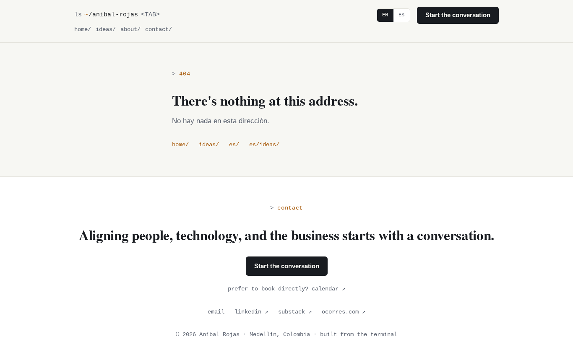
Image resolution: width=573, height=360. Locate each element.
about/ (130, 29)
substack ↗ (295, 312)
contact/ (158, 29)
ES (401, 15)
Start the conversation (457, 15)
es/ (234, 145)
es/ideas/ (264, 145)
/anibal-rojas (111, 14)
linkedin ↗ (251, 312)
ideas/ (106, 29)
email (216, 312)
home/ (82, 29)
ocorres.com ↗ (343, 312)
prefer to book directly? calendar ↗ (286, 289)
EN (385, 15)
